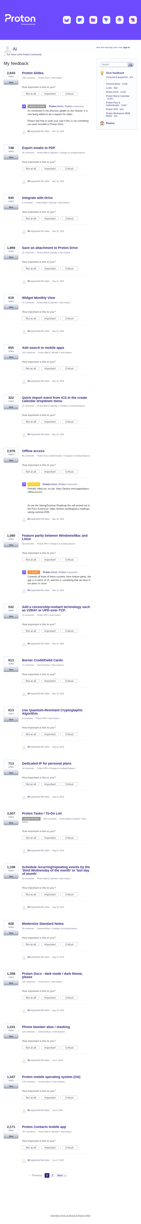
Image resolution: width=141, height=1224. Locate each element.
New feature (57, 78)
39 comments (28, 928)
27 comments (28, 406)
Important (51, 94)
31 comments (28, 252)
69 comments (28, 544)
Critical (71, 94)
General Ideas (43, 665)
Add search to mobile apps (43, 348)
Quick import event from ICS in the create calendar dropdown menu (54, 399)
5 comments (27, 203)
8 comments (27, 718)
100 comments (28, 982)
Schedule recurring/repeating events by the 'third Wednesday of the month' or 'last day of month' (56, 870)
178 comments (28, 1082)
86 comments (28, 456)
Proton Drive (43, 78)
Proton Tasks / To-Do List (42, 813)
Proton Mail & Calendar (47, 153)
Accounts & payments (117, 77)
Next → (61, 1175)
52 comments (28, 768)
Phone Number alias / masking (46, 1027)
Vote (11, 82)
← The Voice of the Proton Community (22, 54)
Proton (110, 123)
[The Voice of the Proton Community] (70, 20)
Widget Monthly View (38, 298)
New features (58, 665)
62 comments (28, 878)
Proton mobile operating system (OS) (51, 1077)
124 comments (28, 1032)
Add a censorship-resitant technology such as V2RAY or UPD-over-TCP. (56, 608)
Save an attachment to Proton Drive (50, 248)
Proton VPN (42, 544)
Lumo (109, 88)
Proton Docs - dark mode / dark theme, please (52, 975)
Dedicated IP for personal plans (46, 763)
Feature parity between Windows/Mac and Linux (55, 537)
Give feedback (115, 72)
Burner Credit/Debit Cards (42, 660)
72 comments (28, 302)
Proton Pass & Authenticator (49, 456)
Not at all (32, 94)
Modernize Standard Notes (43, 924)
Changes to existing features (72, 153)
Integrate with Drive (37, 198)
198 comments (28, 78)
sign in (126, 47)
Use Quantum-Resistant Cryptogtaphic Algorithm (52, 711)
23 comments (28, 615)
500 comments (50, 819)
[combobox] (115, 64)
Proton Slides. (33, 73)
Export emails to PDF (38, 148)
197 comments (28, 1132)
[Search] (131, 64)
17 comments (28, 665)
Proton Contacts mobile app (44, 1127)
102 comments (28, 352)
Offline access (33, 451)
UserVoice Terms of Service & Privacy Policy (70, 1215)
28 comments (28, 153)
